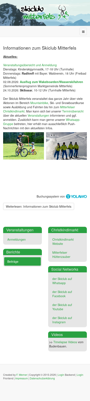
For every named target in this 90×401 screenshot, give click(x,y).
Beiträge (12, 261)
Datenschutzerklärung (42, 378)
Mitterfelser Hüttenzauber (61, 254)
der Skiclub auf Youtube (62, 307)
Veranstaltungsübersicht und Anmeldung (30, 65)
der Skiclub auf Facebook (62, 294)
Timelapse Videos (65, 342)
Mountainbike (39, 103)
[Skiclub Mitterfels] (45, 12)
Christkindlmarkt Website (63, 241)
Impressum (21, 378)
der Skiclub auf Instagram (62, 320)
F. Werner (21, 374)
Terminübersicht (73, 111)
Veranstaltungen (38, 115)
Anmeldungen (16, 239)
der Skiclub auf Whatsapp (62, 281)
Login (61, 374)
